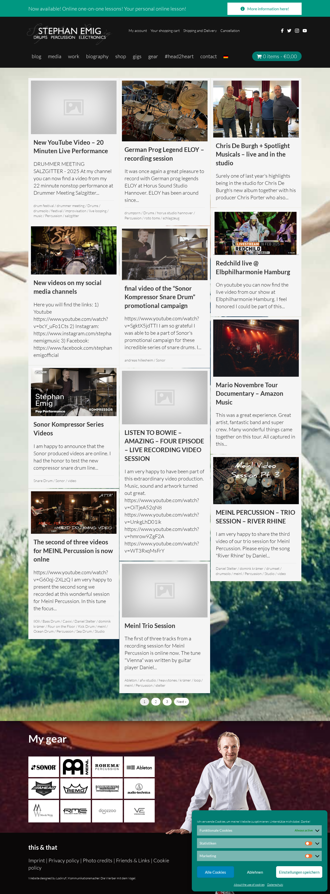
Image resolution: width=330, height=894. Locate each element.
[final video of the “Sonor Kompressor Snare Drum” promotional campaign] (164, 297)
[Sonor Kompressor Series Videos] (73, 426)
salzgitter (72, 215)
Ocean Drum (44, 631)
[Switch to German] (225, 56)
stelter (160, 685)
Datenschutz (275, 885)
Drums (92, 205)
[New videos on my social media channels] (73, 294)
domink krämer (251, 568)
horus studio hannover (175, 213)
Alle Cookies (215, 872)
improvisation (75, 211)
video (72, 480)
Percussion (53, 215)
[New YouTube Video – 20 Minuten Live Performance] (73, 150)
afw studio (148, 680)
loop (197, 680)
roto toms (152, 218)
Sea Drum (84, 631)
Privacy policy (63, 860)
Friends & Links (133, 860)
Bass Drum (51, 621)
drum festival (44, 205)
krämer (185, 680)
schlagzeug (171, 218)
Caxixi (67, 621)
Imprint (37, 860)
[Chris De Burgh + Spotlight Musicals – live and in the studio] (256, 143)
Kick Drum (86, 626)
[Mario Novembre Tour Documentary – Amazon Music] (256, 385)
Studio (270, 573)
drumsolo (41, 211)
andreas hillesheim (139, 360)
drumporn (133, 213)
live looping (97, 211)
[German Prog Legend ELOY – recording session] (164, 152)
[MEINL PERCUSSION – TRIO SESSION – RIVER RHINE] (256, 517)
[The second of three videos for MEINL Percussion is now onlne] (73, 564)
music (38, 215)
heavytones (168, 680)
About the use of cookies (249, 885)
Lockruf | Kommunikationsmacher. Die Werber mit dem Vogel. (96, 878)
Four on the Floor (61, 626)
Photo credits (97, 860)
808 (37, 621)
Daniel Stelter (226, 568)
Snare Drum (43, 480)
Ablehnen (255, 872)
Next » (181, 701)
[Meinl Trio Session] (164, 627)
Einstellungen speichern (299, 872)
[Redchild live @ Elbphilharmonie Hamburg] (256, 262)
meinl (238, 573)
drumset (272, 568)
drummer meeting (71, 205)
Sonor (161, 360)
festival (56, 211)
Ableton (131, 680)
